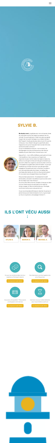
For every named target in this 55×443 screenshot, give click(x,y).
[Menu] (49, 3)
